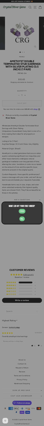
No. (22, 219)
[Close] (40, 205)
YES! (22, 211)
